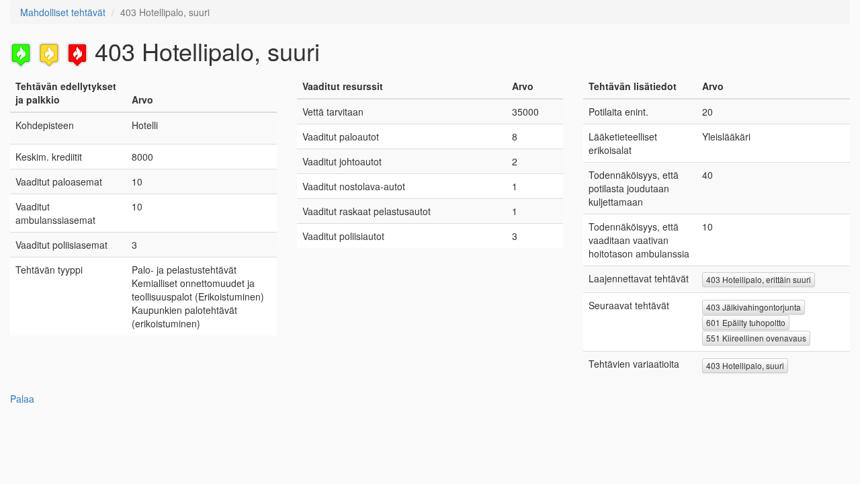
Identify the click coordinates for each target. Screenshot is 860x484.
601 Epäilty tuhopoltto (745, 322)
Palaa (22, 398)
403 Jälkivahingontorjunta (753, 307)
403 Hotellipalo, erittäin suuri (758, 279)
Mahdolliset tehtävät (62, 12)
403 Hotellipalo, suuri (745, 365)
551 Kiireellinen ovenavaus (756, 338)
